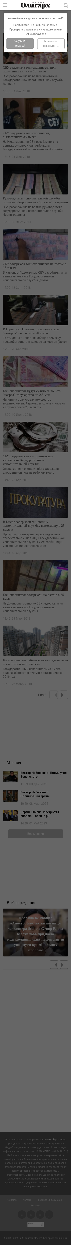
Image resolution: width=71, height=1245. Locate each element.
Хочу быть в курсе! (20, 43)
